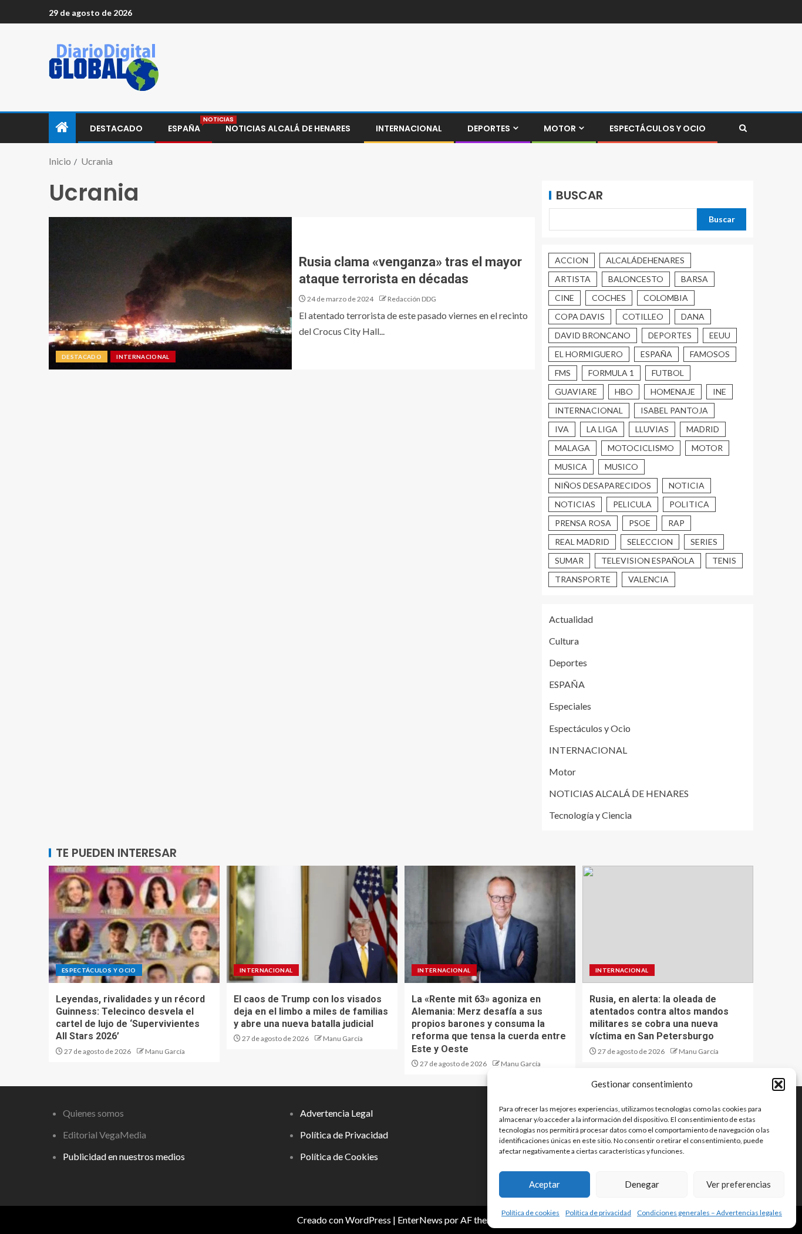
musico (621, 467)
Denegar (642, 1184)
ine (719, 391)
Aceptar (544, 1184)
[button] (778, 1084)
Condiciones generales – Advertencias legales (709, 1212)
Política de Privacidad (344, 1134)
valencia (648, 579)
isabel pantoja (674, 410)
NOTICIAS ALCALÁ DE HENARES (288, 128)
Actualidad (571, 619)
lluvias (652, 429)
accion (571, 260)
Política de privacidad (598, 1212)
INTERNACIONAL (409, 128)
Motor (560, 128)
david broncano (593, 335)
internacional (589, 410)
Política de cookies (530, 1212)
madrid (702, 429)
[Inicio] (62, 127)
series (703, 542)
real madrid (582, 542)
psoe (640, 523)
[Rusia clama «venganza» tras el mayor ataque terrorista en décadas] (170, 293)
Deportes (488, 128)
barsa (694, 279)
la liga (602, 429)
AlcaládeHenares (645, 260)
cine (564, 298)
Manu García (165, 1051)
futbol (668, 373)
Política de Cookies (339, 1156)
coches (609, 298)
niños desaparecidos (603, 485)
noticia (687, 485)
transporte (583, 579)
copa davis (580, 316)
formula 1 (611, 373)
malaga (572, 448)
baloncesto (635, 279)
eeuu (719, 335)
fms (563, 373)
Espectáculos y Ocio (657, 128)
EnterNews (420, 1219)
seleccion (650, 542)
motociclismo (641, 448)
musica (571, 467)
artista (573, 279)
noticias (575, 504)
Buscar (579, 195)
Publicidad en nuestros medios (124, 1156)
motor (707, 448)
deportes (670, 335)
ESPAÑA (184, 128)
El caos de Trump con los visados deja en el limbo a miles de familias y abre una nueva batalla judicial (311, 1012)
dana (693, 316)
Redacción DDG (411, 298)
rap (676, 523)
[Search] (743, 128)
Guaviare (576, 391)
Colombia (665, 298)
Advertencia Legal (336, 1112)
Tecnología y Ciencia (590, 815)
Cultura (564, 640)
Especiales (570, 705)
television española (648, 560)
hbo (624, 391)
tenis (724, 560)
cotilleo (642, 316)
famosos (710, 354)
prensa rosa (583, 523)
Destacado (116, 128)
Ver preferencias (738, 1184)
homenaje (673, 391)
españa (656, 354)
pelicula (632, 504)
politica (689, 504)
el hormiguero (589, 354)
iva (562, 429)
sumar (569, 560)
